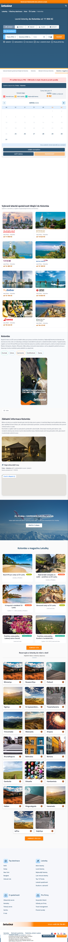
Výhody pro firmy (41, 903)
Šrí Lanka (32, 11)
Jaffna (17, 831)
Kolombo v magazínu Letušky (33, 548)
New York (6, 872)
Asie (25, 11)
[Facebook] (52, 934)
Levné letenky (40, 869)
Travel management (42, 907)
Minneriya (8, 682)
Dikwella (28, 781)
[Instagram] (61, 934)
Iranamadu (51, 806)
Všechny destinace (15, 11)
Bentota (50, 756)
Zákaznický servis (9, 900)
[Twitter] (58, 934)
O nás (5, 913)
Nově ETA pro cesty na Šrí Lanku (14, 575)
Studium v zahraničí (42, 885)
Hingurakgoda (30, 806)
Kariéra (6, 910)
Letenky (4, 11)
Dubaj (5, 869)
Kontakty (6, 903)
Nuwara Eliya (30, 682)
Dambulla (7, 781)
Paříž (5, 866)
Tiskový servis (8, 907)
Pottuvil (50, 682)
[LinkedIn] (64, 934)
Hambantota (51, 781)
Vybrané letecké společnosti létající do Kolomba (15, 71)
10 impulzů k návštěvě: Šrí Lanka (13, 606)
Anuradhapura (9, 756)
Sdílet (7, 410)
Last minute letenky (42, 876)
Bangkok (6, 876)
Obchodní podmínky (17, 933)
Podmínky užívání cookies (33, 933)
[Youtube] (55, 934)
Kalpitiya (39, 831)
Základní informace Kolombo (45, 71)
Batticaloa (29, 756)
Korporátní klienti (41, 900)
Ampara (50, 732)
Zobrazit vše (7, 879)
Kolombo (33, 71)
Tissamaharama (53, 707)
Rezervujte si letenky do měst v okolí (33, 652)
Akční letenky (40, 866)
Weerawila (29, 732)
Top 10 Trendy (40, 879)
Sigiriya (7, 707)
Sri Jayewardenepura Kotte (32, 707)
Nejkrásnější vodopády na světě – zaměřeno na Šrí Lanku (46, 576)
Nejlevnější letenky (41, 872)
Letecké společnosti (42, 882)
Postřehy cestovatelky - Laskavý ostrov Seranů (12, 637)
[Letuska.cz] (6, 6)
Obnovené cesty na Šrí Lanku (46, 605)
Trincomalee (8, 732)
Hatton (6, 806)
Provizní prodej (40, 910)
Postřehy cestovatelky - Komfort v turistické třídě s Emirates (45, 638)
